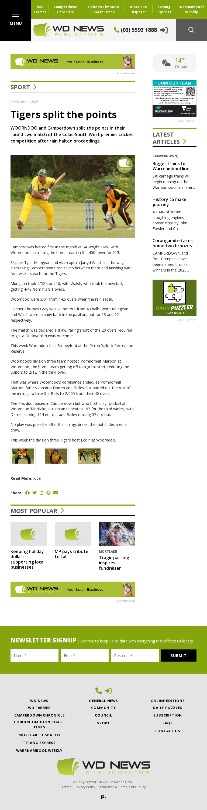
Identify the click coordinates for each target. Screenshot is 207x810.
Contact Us (167, 730)
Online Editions (168, 700)
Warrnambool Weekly (191, 9)
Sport (20, 87)
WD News (39, 700)
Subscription (167, 715)
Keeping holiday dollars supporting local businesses (27, 559)
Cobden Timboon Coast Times (103, 9)
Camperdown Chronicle (65, 9)
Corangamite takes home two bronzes (173, 243)
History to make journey (170, 201)
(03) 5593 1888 (138, 29)
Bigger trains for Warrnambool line (171, 166)
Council (103, 715)
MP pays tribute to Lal (71, 553)
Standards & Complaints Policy (122, 787)
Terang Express (164, 9)
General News (103, 700)
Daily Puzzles (167, 707)
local (37, 478)
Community (103, 707)
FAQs (168, 723)
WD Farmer (40, 9)
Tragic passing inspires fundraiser (114, 563)
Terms (66, 787)
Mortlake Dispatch (138, 9)
